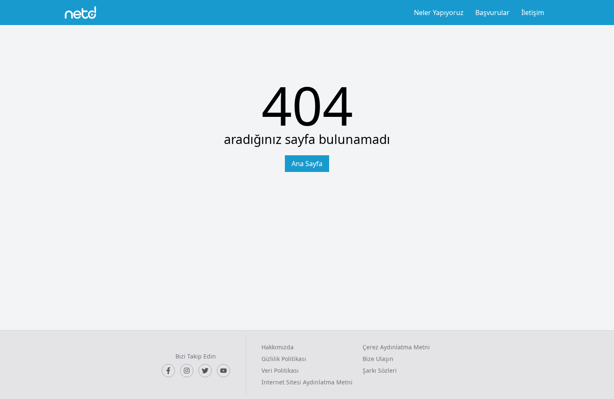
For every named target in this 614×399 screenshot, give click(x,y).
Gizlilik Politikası (283, 359)
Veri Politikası (280, 370)
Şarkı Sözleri (380, 370)
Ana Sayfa (307, 163)
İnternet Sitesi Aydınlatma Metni (307, 382)
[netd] (80, 12)
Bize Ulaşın (378, 359)
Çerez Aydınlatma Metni (396, 347)
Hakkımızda (277, 347)
